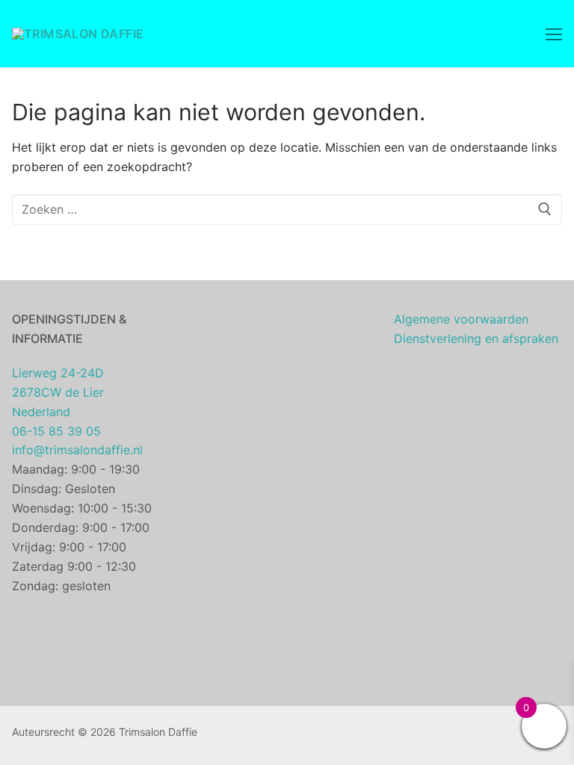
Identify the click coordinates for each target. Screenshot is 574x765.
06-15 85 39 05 (56, 431)
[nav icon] (554, 33)
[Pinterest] (355, 735)
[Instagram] (333, 735)
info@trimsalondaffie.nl (77, 449)
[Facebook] (309, 735)
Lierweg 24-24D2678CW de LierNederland (58, 392)
